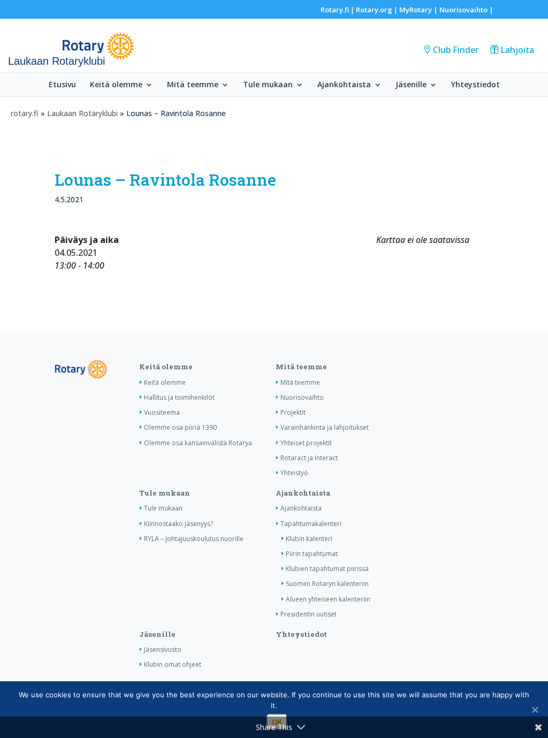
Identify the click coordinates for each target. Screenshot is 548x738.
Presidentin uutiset (308, 614)
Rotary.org (374, 9)
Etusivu (62, 85)
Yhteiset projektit (306, 442)
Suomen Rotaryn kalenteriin (327, 583)
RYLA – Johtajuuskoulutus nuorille (193, 538)
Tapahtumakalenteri (310, 523)
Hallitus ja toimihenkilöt (179, 397)
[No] (534, 709)
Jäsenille (411, 85)
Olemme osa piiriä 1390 (180, 427)
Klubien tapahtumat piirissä (327, 568)
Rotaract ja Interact (309, 457)
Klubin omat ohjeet (172, 664)
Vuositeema (162, 412)
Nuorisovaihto (463, 9)
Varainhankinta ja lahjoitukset (324, 427)
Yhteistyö (294, 472)
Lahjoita (517, 50)
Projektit (293, 412)
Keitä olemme (116, 85)
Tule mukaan (268, 85)
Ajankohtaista (344, 85)
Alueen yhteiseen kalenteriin (328, 599)
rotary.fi (25, 113)
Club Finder (455, 50)
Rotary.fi (335, 9)
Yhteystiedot (475, 85)
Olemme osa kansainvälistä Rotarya (198, 442)
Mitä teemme (192, 85)
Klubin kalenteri (309, 538)
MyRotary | (419, 9)
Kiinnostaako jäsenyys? (178, 523)
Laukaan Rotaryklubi (82, 113)
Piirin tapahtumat (312, 553)
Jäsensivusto (162, 649)
